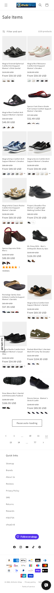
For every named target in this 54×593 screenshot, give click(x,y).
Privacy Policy (12, 490)
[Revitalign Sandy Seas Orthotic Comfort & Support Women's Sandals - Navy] (4, 311)
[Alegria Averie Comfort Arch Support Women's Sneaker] (39, 143)
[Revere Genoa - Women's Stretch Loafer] (39, 383)
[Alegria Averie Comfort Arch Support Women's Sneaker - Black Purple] (33, 173)
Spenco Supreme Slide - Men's (12, 249)
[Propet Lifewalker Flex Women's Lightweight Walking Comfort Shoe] (39, 190)
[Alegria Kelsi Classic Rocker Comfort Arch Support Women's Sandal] (14, 190)
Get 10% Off (2, 344)
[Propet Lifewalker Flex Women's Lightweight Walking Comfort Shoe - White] (33, 222)
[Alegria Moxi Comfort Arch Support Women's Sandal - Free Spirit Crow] (8, 127)
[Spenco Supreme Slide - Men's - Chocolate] (8, 263)
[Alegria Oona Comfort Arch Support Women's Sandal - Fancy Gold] (37, 317)
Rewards (10, 511)
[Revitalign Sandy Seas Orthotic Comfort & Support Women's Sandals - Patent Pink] (12, 311)
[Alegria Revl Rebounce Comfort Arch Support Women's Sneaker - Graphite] (37, 80)
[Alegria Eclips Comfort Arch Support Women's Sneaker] (14, 143)
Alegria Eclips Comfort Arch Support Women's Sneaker (13, 160)
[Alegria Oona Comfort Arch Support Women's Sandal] (39, 287)
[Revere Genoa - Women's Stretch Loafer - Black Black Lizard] (42, 413)
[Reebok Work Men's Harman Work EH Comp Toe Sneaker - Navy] (33, 364)
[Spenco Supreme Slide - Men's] (14, 236)
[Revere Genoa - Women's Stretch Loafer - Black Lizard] (29, 413)
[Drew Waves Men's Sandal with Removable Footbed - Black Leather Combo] (4, 408)
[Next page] (43, 442)
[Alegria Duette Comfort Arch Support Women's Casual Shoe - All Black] (4, 366)
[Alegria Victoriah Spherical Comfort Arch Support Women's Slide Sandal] (14, 48)
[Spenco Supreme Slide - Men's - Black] (4, 263)
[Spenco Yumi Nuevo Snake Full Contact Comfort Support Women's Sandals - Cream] (33, 123)
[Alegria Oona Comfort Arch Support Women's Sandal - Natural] (46, 317)
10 (30, 435)
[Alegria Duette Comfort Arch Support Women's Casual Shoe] (14, 334)
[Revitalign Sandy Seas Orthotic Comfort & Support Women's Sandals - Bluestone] (8, 311)
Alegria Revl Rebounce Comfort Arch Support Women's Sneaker (36, 65)
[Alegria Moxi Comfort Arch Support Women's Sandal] (14, 97)
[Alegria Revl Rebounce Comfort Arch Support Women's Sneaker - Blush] (33, 80)
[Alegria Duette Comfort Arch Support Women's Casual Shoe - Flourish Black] (12, 366)
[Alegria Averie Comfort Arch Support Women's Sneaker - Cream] (46, 173)
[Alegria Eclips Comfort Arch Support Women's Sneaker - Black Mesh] (4, 173)
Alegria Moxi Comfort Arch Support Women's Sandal (12, 113)
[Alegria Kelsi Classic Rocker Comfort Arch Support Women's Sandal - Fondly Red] (12, 222)
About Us (10, 477)
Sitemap (10, 463)
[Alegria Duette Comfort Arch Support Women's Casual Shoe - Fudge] (17, 366)
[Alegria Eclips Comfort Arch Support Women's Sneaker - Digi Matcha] (17, 173)
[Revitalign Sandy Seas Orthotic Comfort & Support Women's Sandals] (14, 283)
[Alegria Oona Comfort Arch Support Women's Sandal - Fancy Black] (33, 317)
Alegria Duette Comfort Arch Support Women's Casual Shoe (13, 351)
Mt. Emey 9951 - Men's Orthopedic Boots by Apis (37, 247)
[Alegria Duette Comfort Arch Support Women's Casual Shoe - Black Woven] (8, 366)
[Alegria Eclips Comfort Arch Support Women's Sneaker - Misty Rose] (21, 173)
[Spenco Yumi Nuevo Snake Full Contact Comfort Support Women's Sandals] (39, 94)
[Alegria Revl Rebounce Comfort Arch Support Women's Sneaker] (39, 48)
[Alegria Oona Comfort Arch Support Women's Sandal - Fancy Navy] (42, 317)
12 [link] (46, 436)
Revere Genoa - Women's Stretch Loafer (37, 399)
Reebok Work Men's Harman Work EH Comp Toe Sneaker (38, 350)
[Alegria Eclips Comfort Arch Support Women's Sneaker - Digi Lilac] (12, 173)
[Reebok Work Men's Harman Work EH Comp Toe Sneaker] (39, 334)
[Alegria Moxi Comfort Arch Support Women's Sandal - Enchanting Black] (4, 127)
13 (11, 442)
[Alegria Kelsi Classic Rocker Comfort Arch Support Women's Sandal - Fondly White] (17, 222)
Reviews (10, 483)
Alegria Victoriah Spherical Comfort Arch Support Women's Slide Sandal (13, 65)
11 (38, 435)
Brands (9, 470)
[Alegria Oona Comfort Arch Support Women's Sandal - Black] (29, 317)
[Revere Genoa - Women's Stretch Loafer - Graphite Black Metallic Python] (46, 413)
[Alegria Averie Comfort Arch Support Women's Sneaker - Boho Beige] (37, 173)
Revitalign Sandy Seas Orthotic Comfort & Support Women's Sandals (13, 296)
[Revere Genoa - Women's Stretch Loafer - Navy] (37, 413)
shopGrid (10, 524)
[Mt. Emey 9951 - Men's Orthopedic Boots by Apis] (39, 235)
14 (19, 442)
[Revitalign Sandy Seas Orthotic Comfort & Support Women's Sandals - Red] (17, 311)
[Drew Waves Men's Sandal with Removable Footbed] (14, 380)
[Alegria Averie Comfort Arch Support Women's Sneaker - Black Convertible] (29, 173)
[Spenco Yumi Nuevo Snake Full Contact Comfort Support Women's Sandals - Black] (29, 123)
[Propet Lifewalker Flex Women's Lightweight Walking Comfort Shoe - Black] (29, 222)
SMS (8, 497)
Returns (10, 504)
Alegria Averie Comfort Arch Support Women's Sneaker (38, 160)
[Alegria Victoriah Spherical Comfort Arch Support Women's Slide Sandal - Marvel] (4, 80)
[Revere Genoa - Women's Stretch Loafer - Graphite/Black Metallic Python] (33, 413)
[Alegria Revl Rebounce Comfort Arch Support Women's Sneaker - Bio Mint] (29, 80)
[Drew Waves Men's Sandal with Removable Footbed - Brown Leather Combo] (8, 408)
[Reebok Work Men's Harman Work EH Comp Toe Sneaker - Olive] (37, 364)
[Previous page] (6, 436)
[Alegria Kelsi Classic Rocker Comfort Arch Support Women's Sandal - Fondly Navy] (8, 222)
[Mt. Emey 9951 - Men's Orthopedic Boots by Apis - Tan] (33, 261)
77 (35, 442)
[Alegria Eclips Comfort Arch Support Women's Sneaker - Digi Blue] (8, 173)
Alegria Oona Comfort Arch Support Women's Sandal (38, 304)
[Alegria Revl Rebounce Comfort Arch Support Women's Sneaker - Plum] (46, 80)
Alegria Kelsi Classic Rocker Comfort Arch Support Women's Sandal (13, 207)
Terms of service (28, 586)
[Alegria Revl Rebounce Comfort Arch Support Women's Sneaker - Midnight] (42, 80)
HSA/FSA (10, 517)
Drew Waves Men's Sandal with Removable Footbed (13, 394)
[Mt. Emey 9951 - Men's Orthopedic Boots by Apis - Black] (29, 261)
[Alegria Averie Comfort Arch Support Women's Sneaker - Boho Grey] (42, 173)
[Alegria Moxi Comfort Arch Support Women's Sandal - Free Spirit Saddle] (12, 127)
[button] (6, 5)
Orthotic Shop (16, 582)
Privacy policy (30, 582)
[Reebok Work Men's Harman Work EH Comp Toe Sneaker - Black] (29, 364)
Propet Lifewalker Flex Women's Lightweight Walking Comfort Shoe (36, 207)
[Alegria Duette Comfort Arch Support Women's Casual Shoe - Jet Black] (21, 366)
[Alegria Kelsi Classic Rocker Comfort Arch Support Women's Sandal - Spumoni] (21, 222)
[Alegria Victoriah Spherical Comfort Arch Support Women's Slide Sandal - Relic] (8, 80)
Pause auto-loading (27, 423)
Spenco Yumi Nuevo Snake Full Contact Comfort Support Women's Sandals (39, 108)
